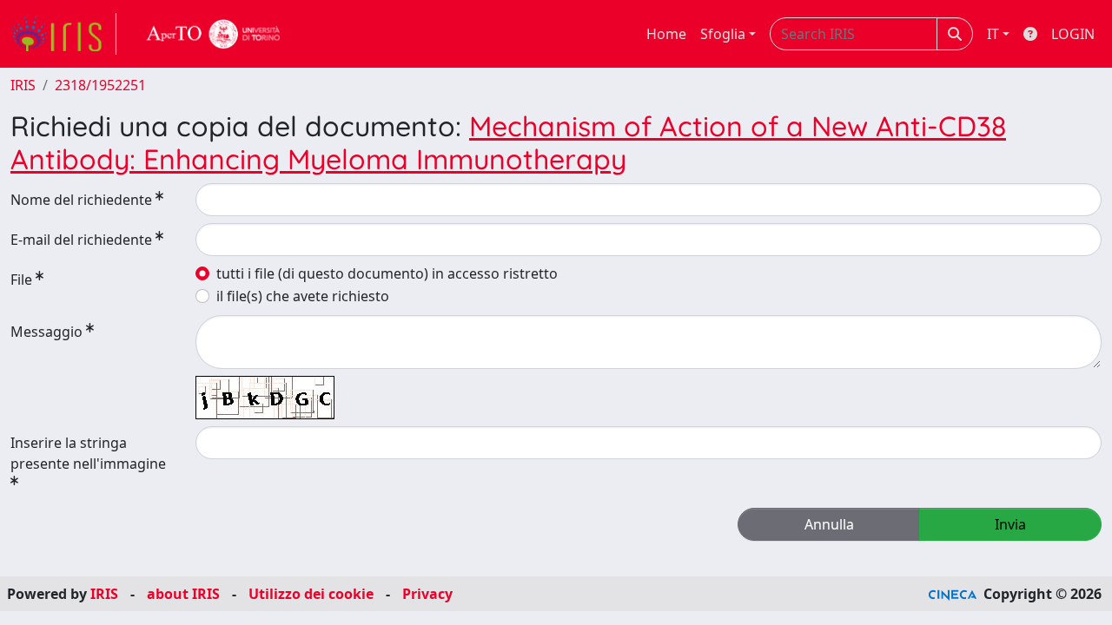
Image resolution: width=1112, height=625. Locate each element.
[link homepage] (63, 34)
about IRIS (183, 593)
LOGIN (1073, 33)
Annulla (829, 524)
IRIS (23, 85)
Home (666, 33)
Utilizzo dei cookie (311, 593)
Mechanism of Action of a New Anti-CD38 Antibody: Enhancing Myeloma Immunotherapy (508, 142)
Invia (1010, 524)
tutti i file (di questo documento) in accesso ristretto (387, 273)
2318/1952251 (100, 85)
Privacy (427, 593)
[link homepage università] (213, 34)
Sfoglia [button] (722, 33)
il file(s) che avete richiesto (302, 296)
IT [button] (993, 33)
